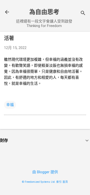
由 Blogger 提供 (45, 172)
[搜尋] (83, 13)
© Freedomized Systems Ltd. (39, 182)
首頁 (65, 182)
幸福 (10, 104)
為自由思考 (44, 12)
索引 (59, 182)
